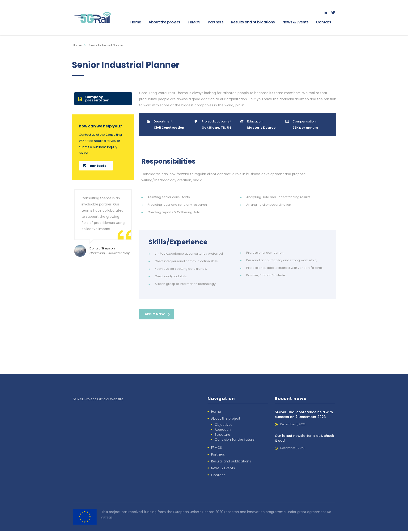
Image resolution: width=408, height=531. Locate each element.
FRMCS (194, 22)
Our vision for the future (235, 439)
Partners (215, 22)
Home (135, 22)
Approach (223, 429)
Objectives (223, 425)
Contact (323, 22)
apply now (155, 314)
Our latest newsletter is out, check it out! (304, 438)
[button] (103, 98)
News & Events (295, 22)
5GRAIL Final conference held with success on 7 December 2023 (304, 414)
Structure (222, 434)
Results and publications (253, 22)
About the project (164, 22)
